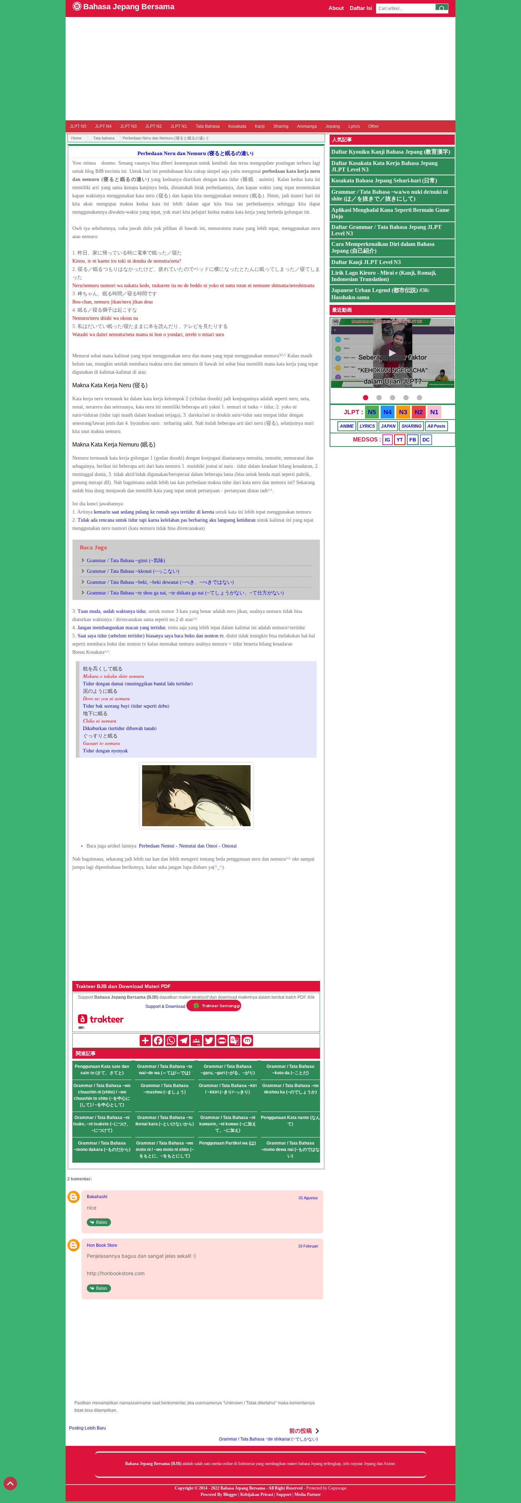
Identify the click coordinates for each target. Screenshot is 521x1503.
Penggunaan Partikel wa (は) (227, 1143)
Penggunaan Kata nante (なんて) (290, 1120)
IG (387, 440)
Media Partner (308, 1494)
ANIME (347, 426)
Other (373, 126)
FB (412, 440)
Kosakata (237, 126)
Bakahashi (97, 1196)
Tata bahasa (103, 138)
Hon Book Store (102, 1245)
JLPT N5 (78, 126)
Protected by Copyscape (326, 1488)
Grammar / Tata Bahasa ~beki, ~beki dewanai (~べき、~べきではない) (160, 582)
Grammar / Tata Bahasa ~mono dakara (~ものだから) (102, 1146)
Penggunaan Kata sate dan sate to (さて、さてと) (102, 1069)
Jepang (332, 126)
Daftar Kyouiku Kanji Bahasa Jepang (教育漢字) (390, 152)
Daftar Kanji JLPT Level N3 (366, 262)
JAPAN (388, 426)
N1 (434, 412)
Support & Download (165, 1006)
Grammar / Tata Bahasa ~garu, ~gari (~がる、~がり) (228, 1069)
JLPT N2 (153, 126)
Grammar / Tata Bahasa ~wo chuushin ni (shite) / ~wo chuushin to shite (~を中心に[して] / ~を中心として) (101, 1095)
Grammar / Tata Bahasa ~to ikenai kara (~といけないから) (164, 1120)
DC (426, 440)
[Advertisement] (260, 68)
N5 (372, 412)
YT (400, 440)
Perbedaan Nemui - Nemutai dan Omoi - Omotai (188, 846)
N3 (403, 412)
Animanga (307, 126)
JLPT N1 (178, 126)
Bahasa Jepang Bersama (128, 6)
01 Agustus (308, 1198)
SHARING (411, 426)
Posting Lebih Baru (87, 1428)
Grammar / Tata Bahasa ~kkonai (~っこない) (133, 571)
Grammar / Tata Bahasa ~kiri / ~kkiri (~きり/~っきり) (228, 1089)
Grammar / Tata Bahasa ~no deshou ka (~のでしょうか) (290, 1089)
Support (283, 1494)
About (336, 8)
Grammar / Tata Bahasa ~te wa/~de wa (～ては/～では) (164, 1069)
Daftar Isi (361, 8)
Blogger (230, 1494)
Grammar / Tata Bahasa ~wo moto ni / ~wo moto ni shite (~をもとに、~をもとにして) (165, 1149)
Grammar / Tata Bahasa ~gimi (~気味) (126, 560)
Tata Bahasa (208, 126)
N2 (419, 412)
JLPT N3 (128, 126)
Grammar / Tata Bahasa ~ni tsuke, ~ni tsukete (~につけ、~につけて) (102, 1124)
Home (76, 138)
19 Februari (308, 1246)
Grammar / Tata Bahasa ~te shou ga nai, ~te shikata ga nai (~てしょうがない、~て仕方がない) (185, 593)
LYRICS (367, 426)
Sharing (280, 126)
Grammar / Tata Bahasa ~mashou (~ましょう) (165, 1089)
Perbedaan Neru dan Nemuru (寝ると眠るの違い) (195, 153)
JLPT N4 (103, 126)
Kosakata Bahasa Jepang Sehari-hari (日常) (384, 180)
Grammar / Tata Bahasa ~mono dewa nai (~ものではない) (290, 1149)
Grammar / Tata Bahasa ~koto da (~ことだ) (290, 1069)
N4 (387, 412)
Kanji (260, 126)
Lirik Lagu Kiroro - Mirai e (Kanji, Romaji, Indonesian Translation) (383, 276)
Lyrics (354, 126)
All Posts (436, 426)
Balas (101, 1222)
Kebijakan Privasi (256, 1494)
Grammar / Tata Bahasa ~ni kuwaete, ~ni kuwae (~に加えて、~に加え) (227, 1124)
